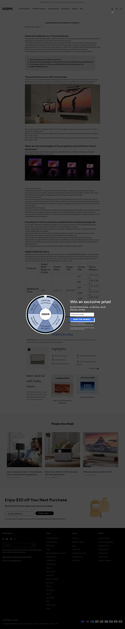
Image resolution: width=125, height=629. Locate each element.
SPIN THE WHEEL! (82, 319)
